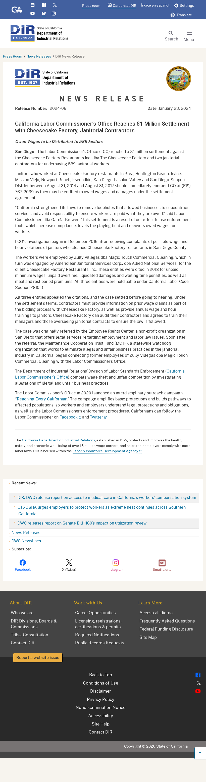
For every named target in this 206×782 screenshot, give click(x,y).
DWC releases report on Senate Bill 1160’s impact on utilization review (82, 523)
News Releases (38, 56)
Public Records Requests (99, 643)
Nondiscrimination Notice (100, 707)
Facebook (69, 417)
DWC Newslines (26, 541)
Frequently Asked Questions (167, 621)
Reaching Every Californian (42, 399)
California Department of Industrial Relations (58, 440)
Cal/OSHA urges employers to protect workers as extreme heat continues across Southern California (101, 510)
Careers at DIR (124, 5)
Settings (187, 5)
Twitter (96, 417)
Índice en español (155, 5)
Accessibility (100, 715)
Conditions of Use (100, 683)
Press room (91, 5)
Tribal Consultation (29, 635)
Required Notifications (97, 635)
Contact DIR (23, 643)
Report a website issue (37, 657)
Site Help (101, 724)
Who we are (22, 612)
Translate (184, 14)
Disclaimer (100, 691)
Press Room (12, 56)
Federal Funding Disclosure (166, 629)
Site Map (148, 637)
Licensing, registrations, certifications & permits (98, 624)
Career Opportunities (95, 612)
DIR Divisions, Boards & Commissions (34, 624)
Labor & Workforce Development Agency (105, 450)
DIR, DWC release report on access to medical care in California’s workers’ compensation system (106, 497)
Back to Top (100, 674)
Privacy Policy (100, 699)
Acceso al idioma (156, 612)
